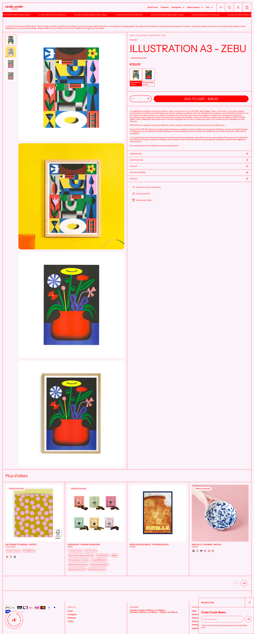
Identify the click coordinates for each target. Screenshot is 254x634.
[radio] (136, 77)
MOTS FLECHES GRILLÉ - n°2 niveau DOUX (158, 529)
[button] (221, 7)
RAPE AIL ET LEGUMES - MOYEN (220, 529)
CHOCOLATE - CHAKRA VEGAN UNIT (96, 529)
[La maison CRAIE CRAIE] (14, 7)
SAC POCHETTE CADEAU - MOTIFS (34, 529)
